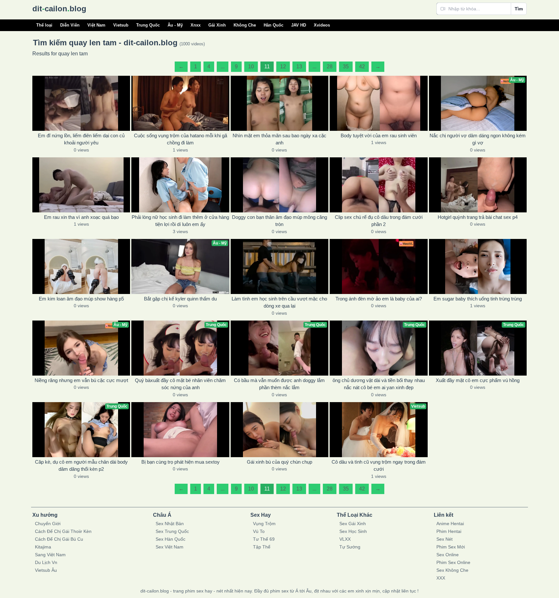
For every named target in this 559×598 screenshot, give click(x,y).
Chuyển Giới (47, 523)
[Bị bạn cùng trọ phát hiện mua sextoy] (180, 429)
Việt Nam (96, 25)
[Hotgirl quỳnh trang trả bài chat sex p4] (478, 184)
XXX (440, 578)
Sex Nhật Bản (170, 523)
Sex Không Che (452, 570)
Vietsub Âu (46, 570)
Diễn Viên (70, 25)
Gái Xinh (217, 25)
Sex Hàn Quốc (170, 539)
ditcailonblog (59, 8)
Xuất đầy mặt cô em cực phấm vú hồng (478, 380)
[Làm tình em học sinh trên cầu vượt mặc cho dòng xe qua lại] (279, 266)
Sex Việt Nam (169, 546)
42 (362, 66)
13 (299, 66)
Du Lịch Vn (46, 562)
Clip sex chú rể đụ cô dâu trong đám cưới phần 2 (378, 220)
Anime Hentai (450, 523)
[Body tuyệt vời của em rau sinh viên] (378, 103)
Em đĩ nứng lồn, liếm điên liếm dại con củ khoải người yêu (81, 139)
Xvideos (322, 25)
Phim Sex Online (453, 562)
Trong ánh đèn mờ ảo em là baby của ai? (378, 298)
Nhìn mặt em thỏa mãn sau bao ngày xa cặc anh (279, 139)
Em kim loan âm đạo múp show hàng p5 (81, 298)
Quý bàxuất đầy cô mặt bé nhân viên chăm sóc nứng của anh (180, 384)
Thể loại (44, 25)
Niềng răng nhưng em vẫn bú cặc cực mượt (81, 380)
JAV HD (298, 25)
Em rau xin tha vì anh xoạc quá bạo (81, 217)
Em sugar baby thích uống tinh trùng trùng (477, 298)
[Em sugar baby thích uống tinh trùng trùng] (478, 266)
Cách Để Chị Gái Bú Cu (59, 539)
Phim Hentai (448, 531)
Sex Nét (444, 539)
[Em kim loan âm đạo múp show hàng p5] (81, 266)
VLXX (345, 539)
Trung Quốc (148, 25)
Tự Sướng (349, 546)
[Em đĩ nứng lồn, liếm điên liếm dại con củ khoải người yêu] (81, 103)
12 (283, 66)
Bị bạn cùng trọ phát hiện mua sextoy (180, 462)
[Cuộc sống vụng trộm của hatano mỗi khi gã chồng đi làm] (180, 103)
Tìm (519, 8)
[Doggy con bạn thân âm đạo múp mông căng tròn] (279, 184)
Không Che (245, 25)
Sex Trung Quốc (172, 531)
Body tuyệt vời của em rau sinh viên (379, 135)
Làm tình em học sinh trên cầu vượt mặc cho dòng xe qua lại (279, 302)
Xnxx (196, 25)
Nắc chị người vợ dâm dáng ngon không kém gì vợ (478, 139)
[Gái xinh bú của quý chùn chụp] (279, 429)
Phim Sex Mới (450, 546)
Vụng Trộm (264, 523)
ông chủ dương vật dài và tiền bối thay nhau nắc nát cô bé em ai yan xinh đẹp (379, 384)
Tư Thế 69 (264, 539)
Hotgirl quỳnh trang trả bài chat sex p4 (478, 217)
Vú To (259, 531)
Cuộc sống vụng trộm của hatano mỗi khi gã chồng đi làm (180, 139)
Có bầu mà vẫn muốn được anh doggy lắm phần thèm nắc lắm (279, 384)
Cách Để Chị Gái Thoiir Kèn (63, 531)
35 (346, 66)
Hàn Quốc (273, 25)
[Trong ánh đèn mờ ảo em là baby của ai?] (378, 266)
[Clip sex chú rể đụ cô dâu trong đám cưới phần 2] (378, 184)
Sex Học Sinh (353, 531)
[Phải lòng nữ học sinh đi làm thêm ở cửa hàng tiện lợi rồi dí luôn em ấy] (180, 184)
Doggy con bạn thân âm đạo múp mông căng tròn (279, 220)
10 (251, 66)
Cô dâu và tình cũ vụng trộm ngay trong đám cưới (379, 465)
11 (267, 66)
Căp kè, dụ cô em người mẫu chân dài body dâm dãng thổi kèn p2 (81, 465)
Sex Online (447, 554)
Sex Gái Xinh (352, 523)
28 (330, 66)
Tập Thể (261, 546)
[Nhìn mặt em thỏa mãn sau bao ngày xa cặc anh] (279, 103)
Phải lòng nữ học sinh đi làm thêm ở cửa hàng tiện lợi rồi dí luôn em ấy (180, 220)
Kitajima (43, 546)
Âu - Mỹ (175, 25)
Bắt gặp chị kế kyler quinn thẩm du (180, 298)
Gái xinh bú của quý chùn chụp (279, 462)
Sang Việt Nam (50, 554)
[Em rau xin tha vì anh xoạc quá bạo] (81, 184)
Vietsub (120, 25)
